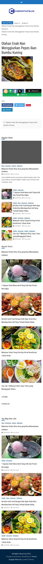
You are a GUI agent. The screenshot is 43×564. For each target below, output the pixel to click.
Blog (3, 165)
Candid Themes (28, 559)
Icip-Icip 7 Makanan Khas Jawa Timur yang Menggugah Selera (26, 235)
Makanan (31, 202)
